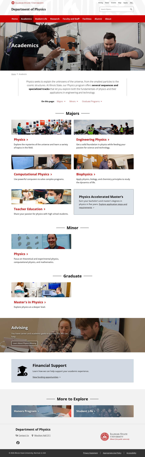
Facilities (87, 18)
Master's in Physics (28, 302)
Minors (72, 101)
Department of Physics (28, 9)
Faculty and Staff (71, 18)
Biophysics (84, 174)
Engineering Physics (91, 139)
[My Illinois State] (131, 2)
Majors (60, 101)
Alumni (98, 18)
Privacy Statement (90, 453)
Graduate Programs (91, 101)
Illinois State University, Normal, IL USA (30, 453)
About (108, 18)
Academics (26, 18)
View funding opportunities (45, 377)
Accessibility (131, 453)
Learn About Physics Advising (24, 343)
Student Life (41, 18)
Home (15, 18)
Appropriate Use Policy (112, 453)
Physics (19, 139)
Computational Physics (31, 174)
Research (54, 18)
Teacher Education (28, 209)
